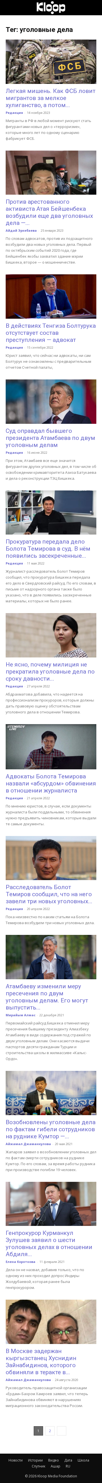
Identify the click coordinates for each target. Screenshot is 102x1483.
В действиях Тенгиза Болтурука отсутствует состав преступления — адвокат (51, 332)
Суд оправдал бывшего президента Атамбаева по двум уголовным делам (50, 437)
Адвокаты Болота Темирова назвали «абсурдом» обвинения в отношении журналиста (51, 783)
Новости (15, 1460)
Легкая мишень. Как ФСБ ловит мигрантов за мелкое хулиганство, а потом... (50, 98)
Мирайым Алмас (20, 1015)
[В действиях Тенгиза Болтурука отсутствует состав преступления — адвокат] (51, 296)
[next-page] (61, 1431)
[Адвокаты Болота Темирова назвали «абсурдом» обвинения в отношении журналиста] (51, 746)
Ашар (55, 1466)
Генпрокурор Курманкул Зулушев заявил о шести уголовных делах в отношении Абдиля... (49, 1244)
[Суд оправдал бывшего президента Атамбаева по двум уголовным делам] (51, 401)
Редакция (14, 112)
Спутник (38, 1466)
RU (68, 1466)
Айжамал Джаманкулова (28, 1144)
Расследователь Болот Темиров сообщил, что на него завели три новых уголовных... (49, 894)
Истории (35, 1460)
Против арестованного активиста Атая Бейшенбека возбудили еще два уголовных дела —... (49, 212)
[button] (10, 7)
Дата (68, 1460)
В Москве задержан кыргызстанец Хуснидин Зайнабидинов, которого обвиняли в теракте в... (41, 1362)
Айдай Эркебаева (21, 230)
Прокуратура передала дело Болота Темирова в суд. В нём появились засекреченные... (48, 548)
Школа (83, 1460)
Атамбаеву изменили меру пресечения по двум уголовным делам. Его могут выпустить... (47, 997)
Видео (53, 1460)
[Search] (94, 7)
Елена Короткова (20, 1262)
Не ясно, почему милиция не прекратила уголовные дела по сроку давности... (50, 671)
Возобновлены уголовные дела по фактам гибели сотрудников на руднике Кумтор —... (50, 1129)
